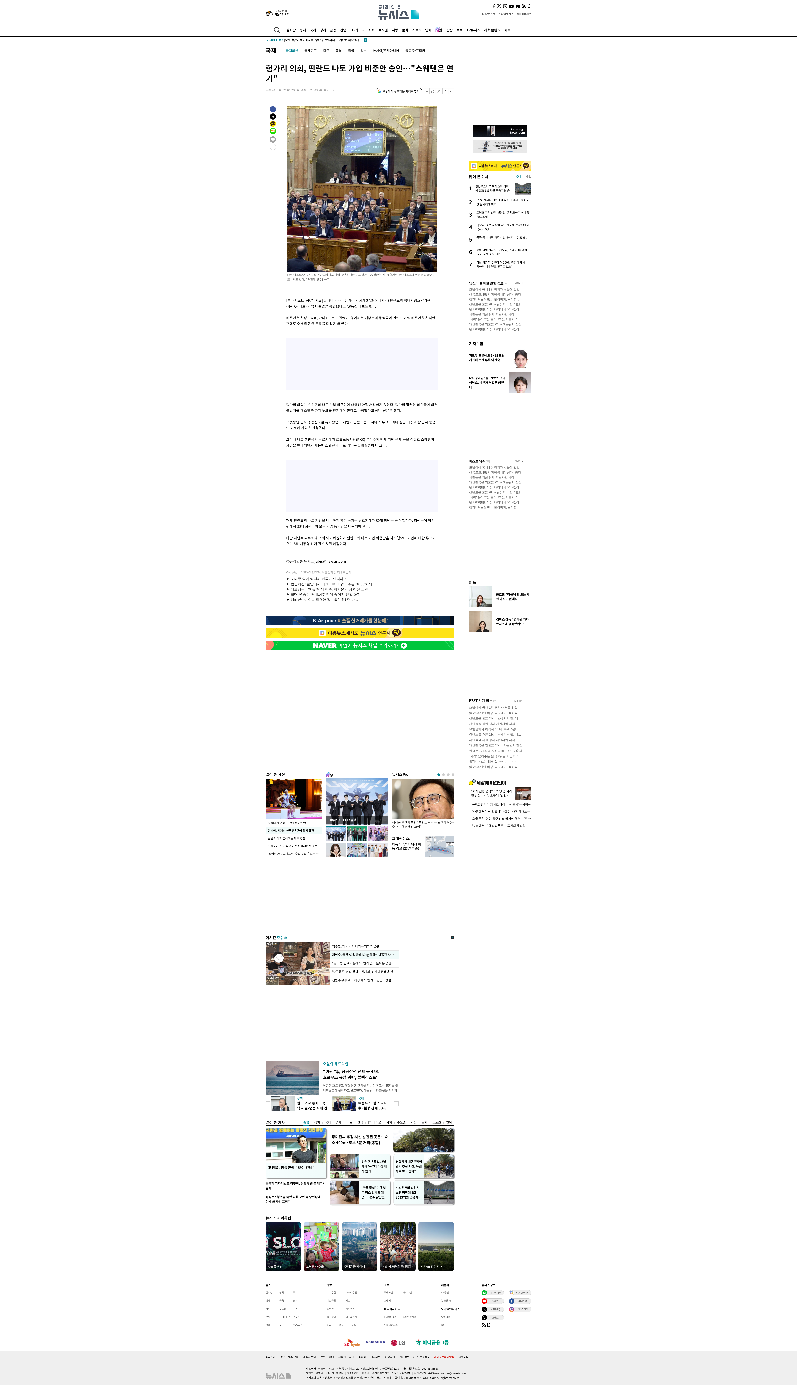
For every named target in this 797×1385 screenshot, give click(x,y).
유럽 (339, 50)
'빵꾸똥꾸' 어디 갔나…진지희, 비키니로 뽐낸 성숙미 (364, 971)
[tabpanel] (423, 805)
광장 (449, 29)
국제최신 (292, 50)
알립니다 (464, 1357)
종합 (306, 1122)
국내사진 (388, 1292)
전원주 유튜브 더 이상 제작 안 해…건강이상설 (361, 980)
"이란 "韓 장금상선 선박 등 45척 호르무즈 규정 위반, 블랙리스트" (351, 1074)
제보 (507, 29)
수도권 (383, 29)
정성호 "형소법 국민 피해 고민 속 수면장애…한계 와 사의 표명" (295, 1199)
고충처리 (361, 1357)
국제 (313, 29)
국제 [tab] (518, 176)
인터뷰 (330, 1308)
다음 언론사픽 (522, 1292)
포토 (460, 29)
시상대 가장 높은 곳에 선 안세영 (287, 823)
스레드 (495, 1317)
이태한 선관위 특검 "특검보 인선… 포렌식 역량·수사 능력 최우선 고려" (423, 825)
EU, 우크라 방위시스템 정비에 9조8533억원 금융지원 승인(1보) (408, 1192)
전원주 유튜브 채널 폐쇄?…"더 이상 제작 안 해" (374, 1166)
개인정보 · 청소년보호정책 (415, 1357)
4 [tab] (453, 774)
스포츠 (417, 29)
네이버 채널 (495, 1292)
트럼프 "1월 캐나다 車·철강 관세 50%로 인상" (372, 1107)
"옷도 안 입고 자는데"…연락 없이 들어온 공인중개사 (364, 963)
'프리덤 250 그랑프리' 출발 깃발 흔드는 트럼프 (295, 853)
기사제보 (375, 1357)
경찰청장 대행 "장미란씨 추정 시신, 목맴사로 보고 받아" (409, 1166)
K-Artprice (489, 14)
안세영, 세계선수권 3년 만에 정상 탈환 (291, 830)
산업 (343, 29)
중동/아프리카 (415, 50)
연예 (428, 29)
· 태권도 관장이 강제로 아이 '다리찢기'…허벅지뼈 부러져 (500, 804)
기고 (348, 1300)
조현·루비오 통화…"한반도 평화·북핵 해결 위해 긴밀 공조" (311, 40)
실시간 (291, 29)
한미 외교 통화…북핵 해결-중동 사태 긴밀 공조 (312, 1107)
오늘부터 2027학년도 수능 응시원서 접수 (292, 846)
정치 (303, 29)
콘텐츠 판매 (327, 1357)
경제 (323, 29)
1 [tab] (438, 774)
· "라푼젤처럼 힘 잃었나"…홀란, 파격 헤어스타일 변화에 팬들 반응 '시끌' (500, 812)
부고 (341, 1325)
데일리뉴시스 (352, 1317)
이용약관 (390, 1357)
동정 (354, 1325)
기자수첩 (476, 343)
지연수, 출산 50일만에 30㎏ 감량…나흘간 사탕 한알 (364, 954)
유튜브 (495, 1301)
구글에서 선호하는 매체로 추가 (401, 91)
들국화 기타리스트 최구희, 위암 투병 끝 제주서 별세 (296, 1185)
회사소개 (271, 1357)
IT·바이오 (357, 29)
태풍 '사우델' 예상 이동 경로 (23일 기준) (406, 846)
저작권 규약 (344, 1357)
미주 (326, 50)
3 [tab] (448, 774)
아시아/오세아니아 (386, 50)
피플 (472, 582)
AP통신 (445, 1292)
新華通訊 (446, 1300)
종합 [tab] (528, 176)
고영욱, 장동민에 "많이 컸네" (291, 1167)
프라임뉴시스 (506, 14)
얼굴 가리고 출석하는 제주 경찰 (286, 838)
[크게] (451, 91)
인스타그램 (522, 1309)
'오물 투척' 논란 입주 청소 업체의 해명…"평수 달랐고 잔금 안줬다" (375, 1192)
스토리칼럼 (351, 1292)
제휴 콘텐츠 (492, 29)
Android (445, 1317)
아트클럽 (331, 1300)
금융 (333, 29)
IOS (443, 1325)
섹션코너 (331, 1317)
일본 (364, 50)
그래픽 (387, 1300)
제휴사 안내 (309, 1357)
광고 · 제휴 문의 (289, 1357)
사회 (372, 29)
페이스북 (522, 1301)
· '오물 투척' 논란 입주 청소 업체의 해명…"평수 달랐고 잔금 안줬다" (500, 819)
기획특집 (350, 1308)
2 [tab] (443, 774)
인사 (329, 1325)
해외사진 (407, 1292)
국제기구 (310, 50)
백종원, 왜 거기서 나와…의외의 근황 (355, 946)
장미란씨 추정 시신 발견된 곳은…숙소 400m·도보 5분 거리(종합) (360, 1139)
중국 (351, 50)
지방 (395, 29)
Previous (268, 1103)
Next (396, 1103)
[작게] (445, 91)
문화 (405, 29)
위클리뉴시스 (523, 14)
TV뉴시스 (473, 29)
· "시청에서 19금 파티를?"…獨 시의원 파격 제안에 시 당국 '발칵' (500, 826)
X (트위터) (495, 1309)
